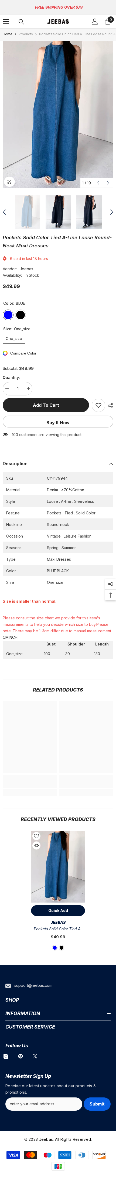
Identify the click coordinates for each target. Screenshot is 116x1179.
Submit (97, 1104)
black (61, 947)
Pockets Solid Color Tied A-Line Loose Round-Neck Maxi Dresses (58, 929)
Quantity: (11, 377)
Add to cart (46, 405)
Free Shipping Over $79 (59, 7)
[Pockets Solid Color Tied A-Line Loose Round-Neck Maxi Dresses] (58, 867)
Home (7, 34)
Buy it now (58, 422)
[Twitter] (35, 1056)
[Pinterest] (20, 1056)
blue (54, 947)
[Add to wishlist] (98, 405)
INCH (13, 637)
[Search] (21, 22)
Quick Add (58, 910)
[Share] (109, 405)
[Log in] (95, 21)
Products (26, 34)
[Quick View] (36, 845)
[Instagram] (6, 1056)
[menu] (6, 21)
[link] (30, 784)
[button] (98, 183)
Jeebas (26, 268)
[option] (58, 114)
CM (6, 637)
